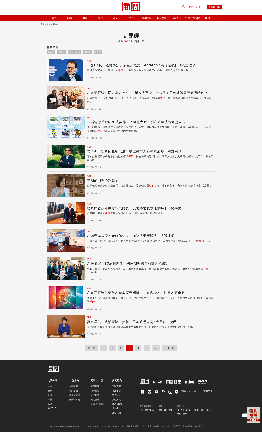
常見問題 (176, 426)
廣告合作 (165, 426)
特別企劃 (73, 390)
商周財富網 (74, 395)
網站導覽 (198, 426)
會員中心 (116, 408)
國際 (50, 390)
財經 (50, 395)
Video (116, 18)
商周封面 (95, 386)
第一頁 (91, 348)
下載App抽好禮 (188, 391)
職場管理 (95, 399)
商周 (43, 24)
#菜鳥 (51, 52)
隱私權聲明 (187, 426)
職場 (50, 403)
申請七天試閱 (97, 403)
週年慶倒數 (214, 6)
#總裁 (62, 52)
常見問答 (116, 395)
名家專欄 (73, 386)
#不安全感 (74, 52)
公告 (143, 426)
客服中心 (116, 390)
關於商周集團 (132, 426)
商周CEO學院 (192, 18)
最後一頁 (169, 348)
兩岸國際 (95, 390)
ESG (131, 18)
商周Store (176, 18)
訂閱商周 (116, 386)
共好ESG (52, 408)
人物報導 (95, 395)
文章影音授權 (153, 426)
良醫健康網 (74, 399)
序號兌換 (116, 412)
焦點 (50, 386)
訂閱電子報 (207, 391)
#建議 (87, 52)
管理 (50, 399)
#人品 (98, 52)
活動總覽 (116, 399)
